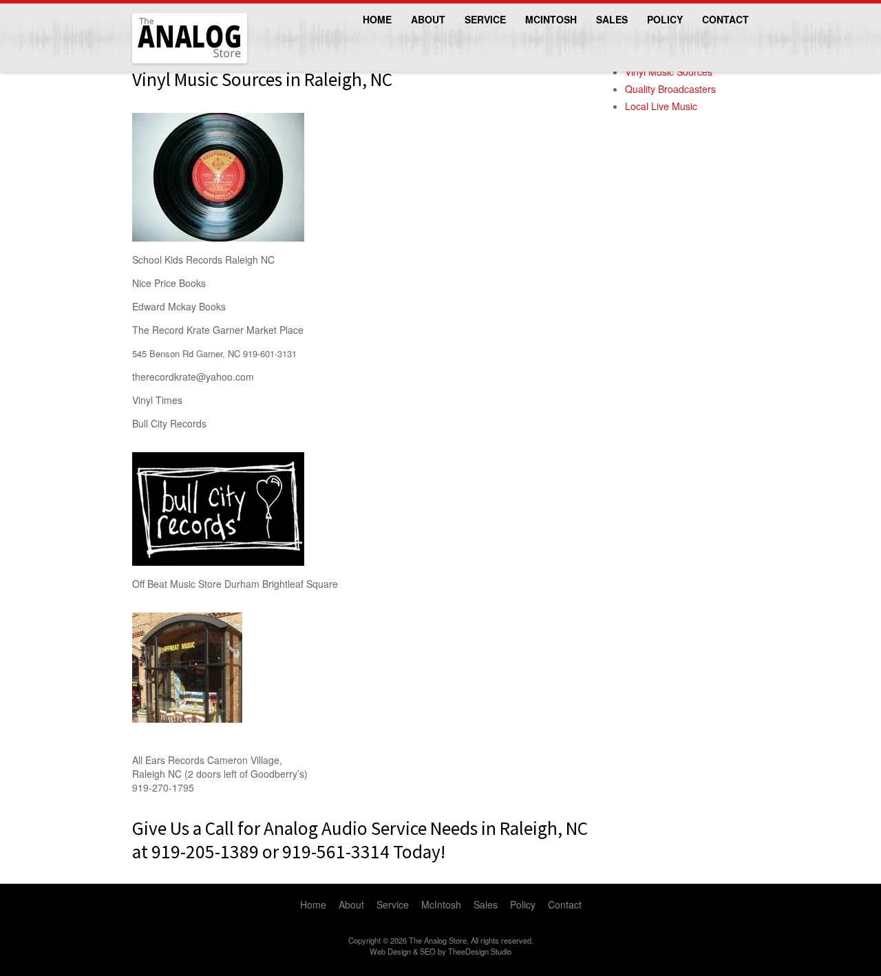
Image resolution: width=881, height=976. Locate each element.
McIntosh (551, 19)
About (428, 19)
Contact (725, 19)
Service (485, 19)
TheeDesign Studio (479, 951)
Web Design (390, 951)
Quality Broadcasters (670, 89)
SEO (428, 951)
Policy (665, 19)
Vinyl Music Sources (668, 71)
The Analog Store (174, 61)
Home (377, 19)
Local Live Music (661, 106)
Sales (612, 19)
